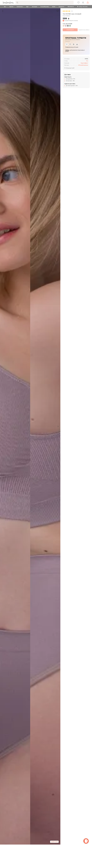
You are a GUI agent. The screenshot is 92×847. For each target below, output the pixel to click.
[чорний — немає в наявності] (68, 26)
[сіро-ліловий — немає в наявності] (66, 26)
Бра (5, 6)
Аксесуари (34, 6)
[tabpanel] (76, 47)
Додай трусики (54, 841)
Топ (87, 61)
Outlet (53, 6)
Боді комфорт (84, 63)
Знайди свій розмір (83, 6)
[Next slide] (58, 426)
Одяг (27, 6)
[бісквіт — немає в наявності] (63, 26)
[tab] (66, 44)
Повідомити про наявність (83, 29)
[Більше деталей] (69, 68)
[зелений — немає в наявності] (70, 26)
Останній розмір (44, 6)
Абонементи (71, 6)
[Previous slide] (2, 426)
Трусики (11, 6)
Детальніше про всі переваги (72, 39)
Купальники (20, 6)
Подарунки (61, 6)
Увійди (67, 50)
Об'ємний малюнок (83, 65)
